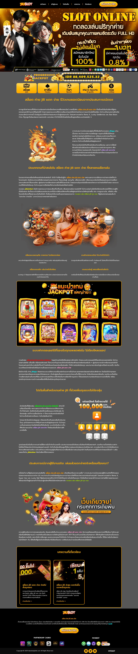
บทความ (77, 4)
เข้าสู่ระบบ (54, 4)
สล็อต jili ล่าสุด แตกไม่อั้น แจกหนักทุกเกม (68, 586)
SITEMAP (111, 651)
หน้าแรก (43, 4)
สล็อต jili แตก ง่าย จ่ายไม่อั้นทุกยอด (34, 586)
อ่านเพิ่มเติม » (27, 601)
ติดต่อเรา (88, 4)
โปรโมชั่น (66, 4)
